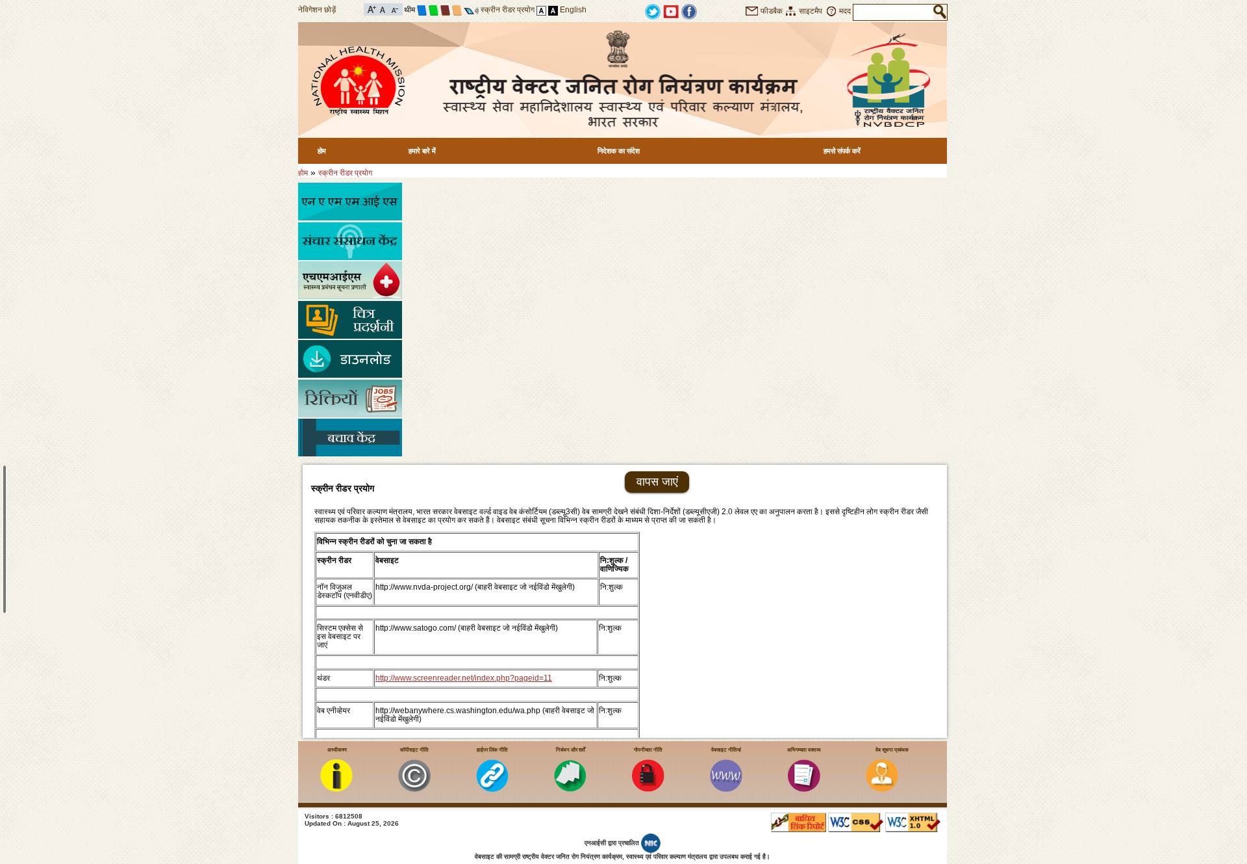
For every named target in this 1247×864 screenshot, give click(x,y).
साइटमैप (810, 11)
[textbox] (893, 12)
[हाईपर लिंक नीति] (492, 789)
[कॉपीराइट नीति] (414, 789)
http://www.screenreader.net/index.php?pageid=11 (463, 678)
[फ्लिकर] (689, 11)
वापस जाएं (657, 481)
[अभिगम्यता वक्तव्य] (804, 789)
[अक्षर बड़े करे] (372, 8)
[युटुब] (671, 11)
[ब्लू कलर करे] (422, 9)
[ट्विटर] (653, 11)
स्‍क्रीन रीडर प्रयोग (345, 173)
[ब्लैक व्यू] (553, 9)
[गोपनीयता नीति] (648, 789)
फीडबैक (772, 11)
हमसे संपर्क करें (842, 151)
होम (322, 151)
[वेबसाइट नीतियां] (726, 789)
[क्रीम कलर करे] (457, 9)
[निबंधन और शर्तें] (570, 789)
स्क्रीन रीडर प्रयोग (508, 9)
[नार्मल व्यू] (541, 9)
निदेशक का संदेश (619, 151)
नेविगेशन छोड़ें (317, 9)
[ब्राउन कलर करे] (445, 9)
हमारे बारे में (422, 151)
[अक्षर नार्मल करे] (383, 8)
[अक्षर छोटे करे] (394, 8)
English (573, 9)
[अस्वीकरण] (336, 789)
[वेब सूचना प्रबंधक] (882, 789)
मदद (845, 11)
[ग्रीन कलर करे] (433, 9)
